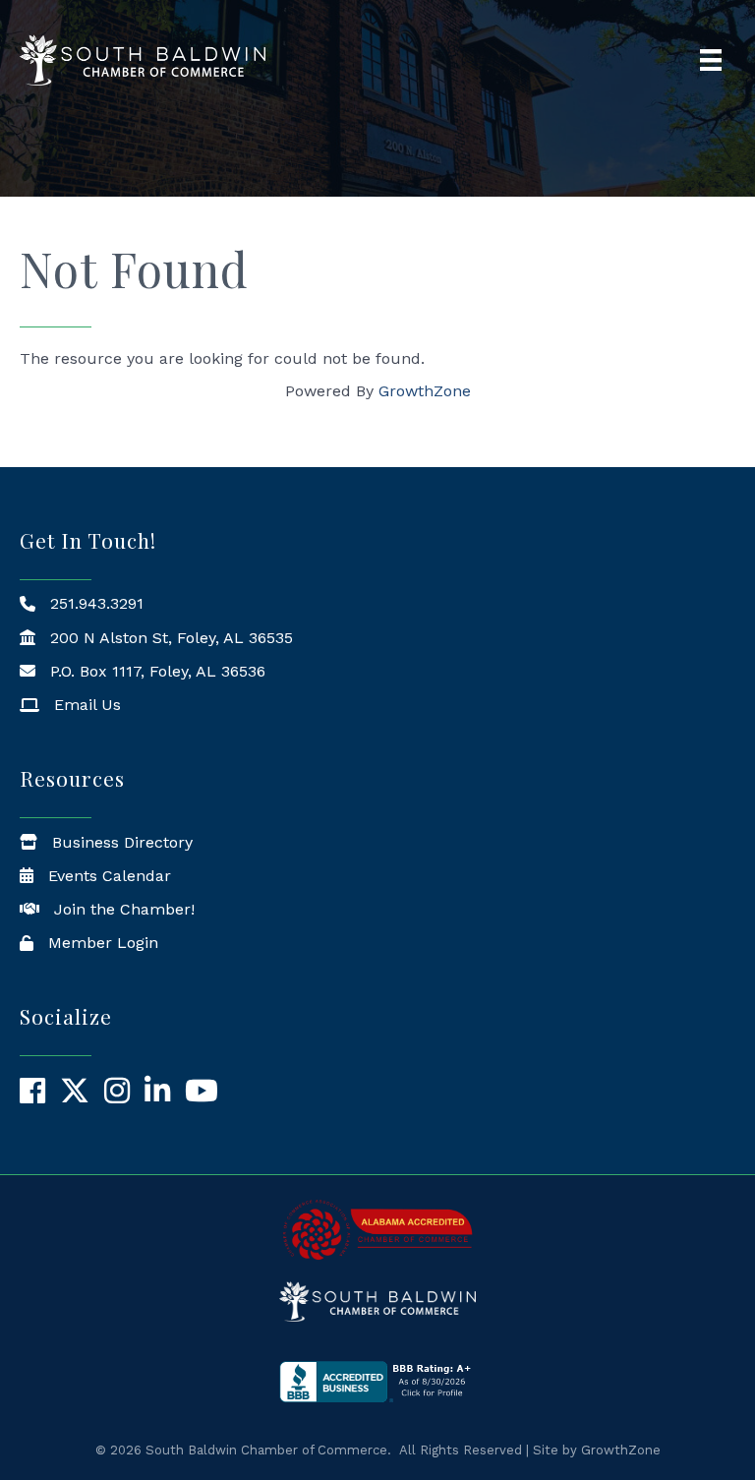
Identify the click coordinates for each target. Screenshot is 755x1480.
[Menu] (710, 60)
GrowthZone (424, 391)
